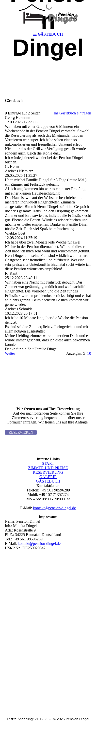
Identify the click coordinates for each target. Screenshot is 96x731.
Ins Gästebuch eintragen (72, 113)
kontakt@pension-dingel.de (54, 508)
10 (89, 353)
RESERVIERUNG (48, 472)
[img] (48, 14)
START (48, 463)
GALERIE (48, 477)
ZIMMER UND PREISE (48, 468)
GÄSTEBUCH (48, 481)
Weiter (10, 353)
